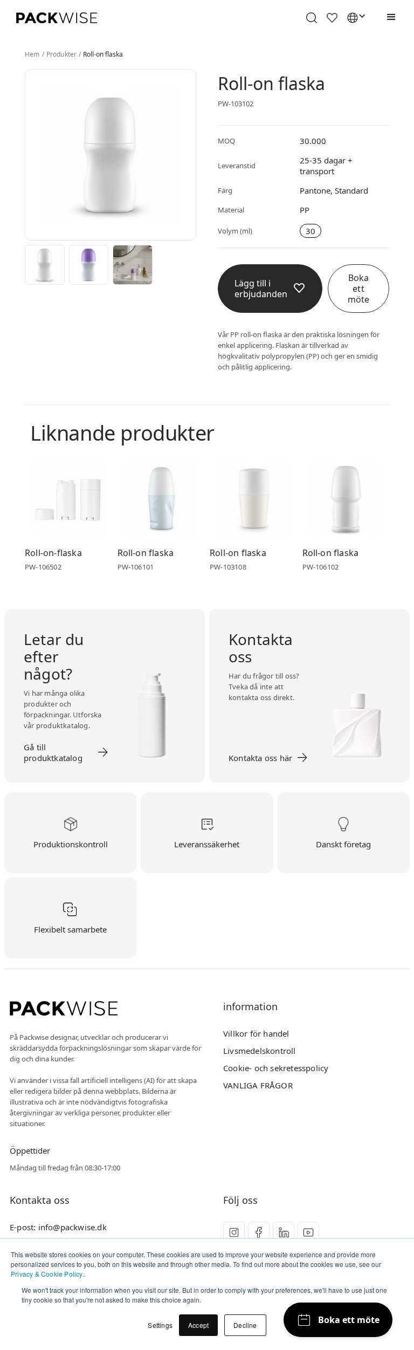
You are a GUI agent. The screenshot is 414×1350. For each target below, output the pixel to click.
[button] (389, 17)
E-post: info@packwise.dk (58, 1227)
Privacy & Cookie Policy (47, 1273)
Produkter (61, 54)
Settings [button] (160, 1325)
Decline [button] (245, 1325)
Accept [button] (198, 1325)
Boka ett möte (359, 288)
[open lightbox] (45, 265)
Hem (32, 54)
